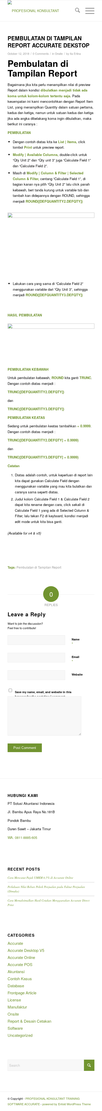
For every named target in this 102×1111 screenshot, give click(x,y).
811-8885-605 (27, 837)
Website (77, 674)
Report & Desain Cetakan (29, 1021)
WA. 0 (12, 837)
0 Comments (41, 54)
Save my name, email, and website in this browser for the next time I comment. (43, 694)
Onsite (59, 54)
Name (76, 641)
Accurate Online (21, 957)
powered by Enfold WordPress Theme (66, 1104)
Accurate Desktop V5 (26, 950)
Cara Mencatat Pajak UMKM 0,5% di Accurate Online (40, 878)
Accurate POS (20, 964)
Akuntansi (16, 971)
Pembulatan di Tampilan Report (38, 567)
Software (15, 1028)
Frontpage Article (22, 992)
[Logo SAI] (42, 10)
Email (75, 659)
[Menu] (87, 10)
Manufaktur (17, 1007)
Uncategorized (20, 1035)
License (14, 999)
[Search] (75, 10)
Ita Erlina (75, 54)
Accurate (15, 943)
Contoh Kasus (20, 978)
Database (16, 985)
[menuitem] (75, 10)
